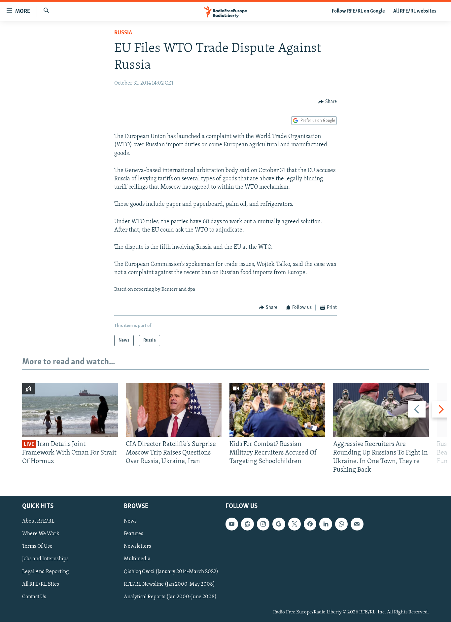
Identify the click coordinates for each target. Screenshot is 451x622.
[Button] (327, 101)
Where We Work (40, 534)
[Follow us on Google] (278, 524)
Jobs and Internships (45, 559)
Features (133, 534)
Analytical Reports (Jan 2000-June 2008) (170, 597)
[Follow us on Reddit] (247, 524)
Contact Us (34, 597)
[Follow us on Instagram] (263, 524)
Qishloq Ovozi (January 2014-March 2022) (171, 571)
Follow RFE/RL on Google (358, 11)
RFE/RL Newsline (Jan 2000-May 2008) (169, 584)
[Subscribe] (357, 524)
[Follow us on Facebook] (310, 524)
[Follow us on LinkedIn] (325, 524)
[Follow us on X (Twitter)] (294, 524)
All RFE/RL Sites (40, 584)
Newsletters (137, 546)
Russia (123, 33)
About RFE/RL (38, 521)
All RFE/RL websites (414, 11)
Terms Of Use (37, 546)
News (130, 521)
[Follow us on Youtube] (232, 524)
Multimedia (137, 559)
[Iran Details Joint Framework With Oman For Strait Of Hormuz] (70, 410)
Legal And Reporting (45, 571)
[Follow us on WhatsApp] (341, 524)
